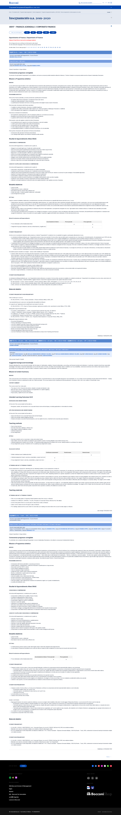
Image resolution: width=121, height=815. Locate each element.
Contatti (108, 12)
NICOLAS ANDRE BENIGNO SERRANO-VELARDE (39, 354)
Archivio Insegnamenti (37, 12)
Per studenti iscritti (15, 12)
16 (46, 47)
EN (103, 2)
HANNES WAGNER (14, 345)
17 (48, 47)
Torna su (108, 756)
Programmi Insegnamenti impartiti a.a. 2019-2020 (51, 12)
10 (42, 47)
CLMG (46, 32)
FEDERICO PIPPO (36, 65)
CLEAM (53, 32)
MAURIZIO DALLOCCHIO (16, 57)
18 (50, 47)
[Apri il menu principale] (111, 3)
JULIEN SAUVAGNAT (17, 355)
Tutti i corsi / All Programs (16, 32)
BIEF (33, 32)
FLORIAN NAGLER (18, 354)
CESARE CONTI (97, 528)
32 (59, 47)
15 (44, 47)
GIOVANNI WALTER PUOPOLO (67, 528)
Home (10, 12)
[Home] (13, 3)
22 (55, 47)
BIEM (39, 32)
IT (106, 2)
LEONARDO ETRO (50, 528)
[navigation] (60, 7)
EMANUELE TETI (31, 530)
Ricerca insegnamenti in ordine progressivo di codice (71, 12)
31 (57, 47)
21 (53, 47)
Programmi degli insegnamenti (26, 12)
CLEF (27, 32)
